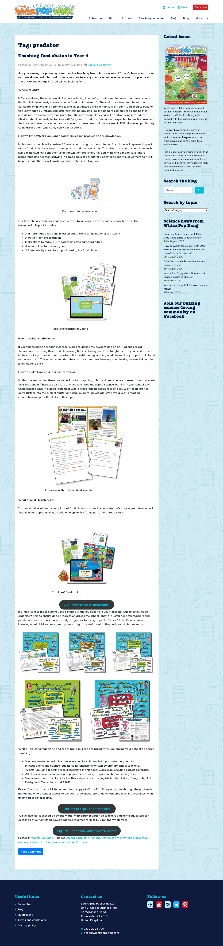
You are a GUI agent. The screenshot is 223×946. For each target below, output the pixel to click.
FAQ (173, 18)
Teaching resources (151, 18)
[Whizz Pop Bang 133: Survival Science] (186, 74)
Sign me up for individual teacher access (86, 831)
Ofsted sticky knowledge (118, 837)
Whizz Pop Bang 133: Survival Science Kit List (185, 286)
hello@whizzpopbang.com (101, 932)
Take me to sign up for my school (86, 809)
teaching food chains (54, 842)
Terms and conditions (32, 920)
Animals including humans (83, 837)
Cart (183, 7)
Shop (111, 18)
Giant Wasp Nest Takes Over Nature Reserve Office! (184, 263)
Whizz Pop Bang (42, 837)
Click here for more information (87, 605)
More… (200, 18)
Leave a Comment (100, 64)
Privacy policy (27, 925)
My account (25, 914)
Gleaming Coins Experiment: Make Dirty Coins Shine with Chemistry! (183, 235)
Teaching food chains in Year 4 (53, 56)
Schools (127, 18)
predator (141, 837)
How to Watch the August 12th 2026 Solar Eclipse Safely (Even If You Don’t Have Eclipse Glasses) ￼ (185, 249)
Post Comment (31, 851)
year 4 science (78, 842)
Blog (186, 18)
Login (169, 7)
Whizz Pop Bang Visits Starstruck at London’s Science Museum (184, 275)
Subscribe (201, 7)
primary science (28, 842)
